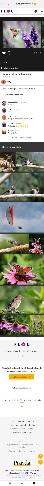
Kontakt (34, 351)
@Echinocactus (20, 118)
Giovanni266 (12, 102)
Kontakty (21, 421)
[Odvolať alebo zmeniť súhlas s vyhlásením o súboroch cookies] (40, 456)
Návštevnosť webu (17, 429)
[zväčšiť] (35, 53)
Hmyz (5, 62)
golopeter (11, 123)
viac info (29, 477)
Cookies (12, 451)
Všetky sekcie (27, 4)
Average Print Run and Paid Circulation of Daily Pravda (22, 445)
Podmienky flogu (12, 351)
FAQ (28, 351)
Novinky (22, 351)
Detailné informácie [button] (9, 68)
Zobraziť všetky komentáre (22, 137)
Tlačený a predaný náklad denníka (22, 425)
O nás (12, 421)
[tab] (22, 67)
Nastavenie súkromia (27, 451)
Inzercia (31, 421)
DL (9, 130)
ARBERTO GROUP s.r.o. (26, 473)
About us (22, 441)
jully (9, 116)
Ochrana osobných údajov (22, 432)
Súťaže (31, 429)
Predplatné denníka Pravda (21, 376)
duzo (9, 109)
